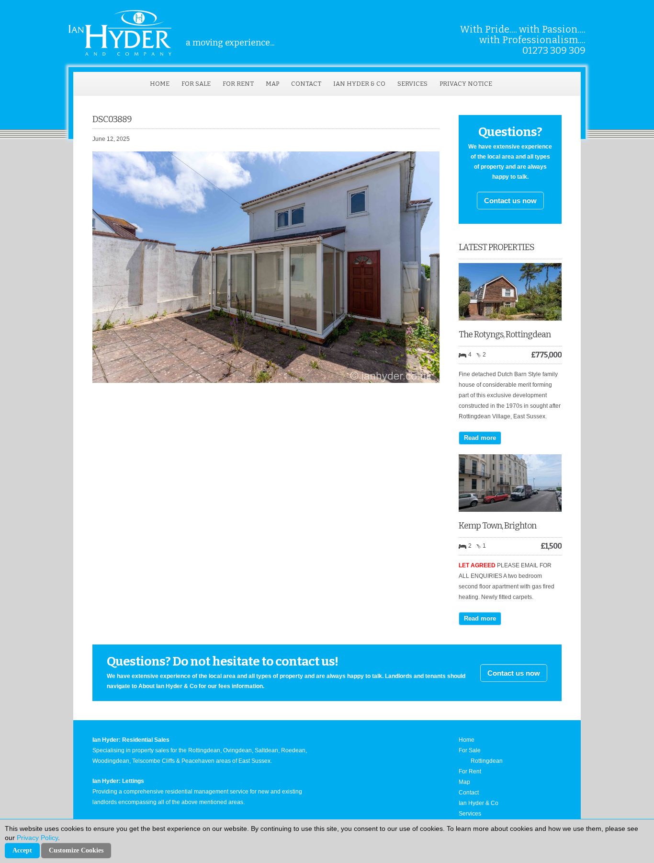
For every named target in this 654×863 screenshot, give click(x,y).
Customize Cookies (76, 850)
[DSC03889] (266, 381)
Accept (22, 850)
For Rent (238, 83)
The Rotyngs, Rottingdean (505, 334)
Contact (306, 83)
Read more (480, 437)
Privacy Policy (37, 837)
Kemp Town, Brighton (497, 525)
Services (412, 83)
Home (159, 83)
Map (272, 83)
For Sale (196, 83)
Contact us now (510, 200)
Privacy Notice (466, 83)
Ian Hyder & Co (359, 83)
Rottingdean (487, 761)
